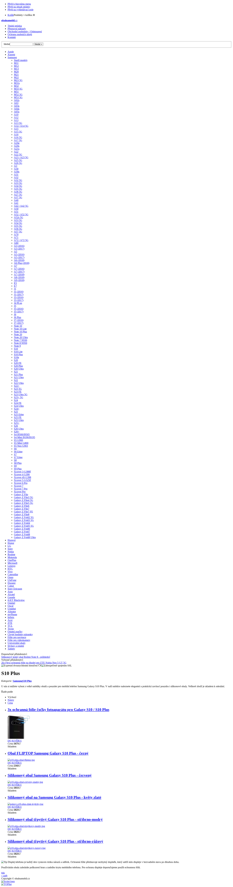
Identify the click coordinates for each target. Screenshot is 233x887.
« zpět (4, 875)
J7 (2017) (18, 323)
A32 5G (18, 180)
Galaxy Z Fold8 (22, 534)
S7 (15, 454)
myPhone (12, 614)
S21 (16, 371)
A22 (16, 151)
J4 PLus (18, 303)
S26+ (16, 431)
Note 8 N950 (20, 343)
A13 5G (18, 123)
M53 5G (18, 97)
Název (11, 700)
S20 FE (18, 363)
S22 (16, 380)
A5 (15, 251)
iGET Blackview (16, 600)
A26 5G (18, 163)
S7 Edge (18, 457)
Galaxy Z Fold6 (22, 528)
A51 (16, 211)
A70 (16, 234)
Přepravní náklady (17, 28)
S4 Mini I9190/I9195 (24, 437)
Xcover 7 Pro (20, 488)
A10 (16, 114)
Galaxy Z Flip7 (21, 508)
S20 (16, 360)
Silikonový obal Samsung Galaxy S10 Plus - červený (50, 775)
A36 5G (18, 191)
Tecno (11, 628)
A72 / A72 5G (21, 240)
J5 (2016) (18, 308)
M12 (16, 66)
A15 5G (18, 131)
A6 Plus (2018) (21, 263)
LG (9, 546)
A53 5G (18, 220)
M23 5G (18, 80)
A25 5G (18, 160)
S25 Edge (19, 414)
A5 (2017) (19, 257)
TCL (10, 626)
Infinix (11, 617)
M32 (16, 86)
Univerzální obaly (17, 643)
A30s (16, 171)
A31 (16, 174)
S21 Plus (18, 374)
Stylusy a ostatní (16, 645)
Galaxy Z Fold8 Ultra (25, 537)
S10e (16, 357)
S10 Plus (18, 354)
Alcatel (11, 594)
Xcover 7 (18, 486)
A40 (16, 200)
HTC (10, 568)
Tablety (11, 648)
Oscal (10, 606)
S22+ (16, 386)
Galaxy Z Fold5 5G (24, 526)
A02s (16, 100)
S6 (15, 448)
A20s (16, 146)
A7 (15, 266)
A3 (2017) (19, 248)
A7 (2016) (19, 268)
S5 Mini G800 (21, 443)
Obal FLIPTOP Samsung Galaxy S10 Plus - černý (48, 753)
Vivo (10, 571)
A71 (16, 237)
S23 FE (18, 391)
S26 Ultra (19, 428)
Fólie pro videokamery (19, 640)
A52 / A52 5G (21, 214)
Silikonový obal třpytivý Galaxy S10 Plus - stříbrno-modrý (55, 819)
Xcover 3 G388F (22, 471)
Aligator (12, 611)
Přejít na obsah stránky (19, 6)
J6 (15, 314)
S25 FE (18, 417)
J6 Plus (17, 317)
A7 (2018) (19, 274)
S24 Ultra (19, 406)
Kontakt (12, 37)
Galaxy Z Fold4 (22, 523)
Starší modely (21, 60)
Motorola (12, 557)
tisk (3, 872)
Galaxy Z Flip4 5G (23, 500)
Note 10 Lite (20, 328)
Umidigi (12, 608)
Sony (10, 548)
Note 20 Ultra (21, 337)
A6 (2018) (19, 260)
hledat (7, 44)
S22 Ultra (19, 383)
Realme (11, 554)
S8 (15, 460)
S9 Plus (18, 468)
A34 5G (18, 186)
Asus (10, 591)
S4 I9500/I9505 (22, 434)
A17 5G (18, 140)
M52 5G (18, 94)
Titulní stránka (15, 25)
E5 (15, 283)
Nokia (11, 551)
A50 (16, 208)
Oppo (10, 577)
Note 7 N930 (20, 340)
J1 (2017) (18, 294)
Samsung (12, 57)
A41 (16, 203)
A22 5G (18, 154)
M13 (16, 68)
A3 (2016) (19, 246)
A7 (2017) (19, 271)
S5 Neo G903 (21, 446)
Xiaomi (11, 54)
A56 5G (18, 228)
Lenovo (11, 566)
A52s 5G (18, 217)
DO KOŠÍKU (15, 740)
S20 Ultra (19, 368)
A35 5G (18, 188)
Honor (11, 543)
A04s (16, 108)
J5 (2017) (18, 311)
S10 (16, 348)
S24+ (16, 408)
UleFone (12, 580)
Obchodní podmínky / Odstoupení (25, 31)
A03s (16, 106)
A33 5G (18, 183)
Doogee (12, 583)
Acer (10, 620)
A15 (16, 128)
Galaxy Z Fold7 (22, 531)
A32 (16, 177)
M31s (17, 83)
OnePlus (12, 560)
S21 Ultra (19, 377)
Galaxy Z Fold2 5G (24, 517)
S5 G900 (18, 440)
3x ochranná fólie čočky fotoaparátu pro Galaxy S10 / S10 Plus (58, 710)
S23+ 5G (18, 397)
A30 (16, 168)
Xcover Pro (20, 491)
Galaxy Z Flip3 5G (23, 497)
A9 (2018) (19, 280)
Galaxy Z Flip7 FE (23, 511)
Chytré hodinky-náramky (20, 634)
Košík (11, 15)
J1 (15, 288)
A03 (16, 103)
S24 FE (18, 403)
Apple (11, 51)
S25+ (16, 423)
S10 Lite (18, 351)
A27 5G (18, 194)
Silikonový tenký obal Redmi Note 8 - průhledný (25, 657)
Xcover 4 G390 (22, 474)
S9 (15, 466)
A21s (16, 148)
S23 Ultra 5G (20, 394)
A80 (16, 243)
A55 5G (18, 226)
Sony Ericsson (15, 588)
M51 (16, 91)
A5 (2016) (19, 254)
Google (11, 597)
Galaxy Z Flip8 (21, 514)
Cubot (11, 586)
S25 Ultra (19, 420)
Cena (10, 702)
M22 (16, 77)
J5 (15, 306)
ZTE (10, 623)
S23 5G (18, 388)
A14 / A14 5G (21, 126)
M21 (16, 74)
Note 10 (18, 326)
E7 (15, 286)
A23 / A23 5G (21, 157)
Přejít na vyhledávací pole (20, 9)
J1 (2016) (18, 291)
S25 (16, 411)
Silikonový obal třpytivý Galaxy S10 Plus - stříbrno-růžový (55, 841)
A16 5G (18, 137)
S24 (16, 400)
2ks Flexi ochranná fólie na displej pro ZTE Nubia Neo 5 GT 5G (33, 662)
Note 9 (17, 346)
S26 (16, 426)
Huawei (12, 540)
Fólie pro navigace (17, 637)
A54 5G (18, 223)
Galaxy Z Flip (21, 494)
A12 (16, 117)
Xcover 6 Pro (20, 483)
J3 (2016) (18, 297)
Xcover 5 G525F (22, 480)
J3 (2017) (18, 300)
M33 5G (18, 88)
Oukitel (11, 603)
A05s (16, 111)
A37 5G (18, 197)
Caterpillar (13, 574)
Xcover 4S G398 (22, 477)
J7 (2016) (18, 320)
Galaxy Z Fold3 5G (24, 520)
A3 (15, 166)
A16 (16, 134)
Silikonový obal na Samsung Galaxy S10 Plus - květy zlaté (54, 797)
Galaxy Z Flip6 (21, 506)
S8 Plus (18, 463)
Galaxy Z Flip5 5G (23, 503)
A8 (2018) (19, 277)
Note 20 (18, 334)
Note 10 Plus (20, 331)
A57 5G (18, 231)
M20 (16, 71)
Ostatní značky (15, 631)
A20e (16, 143)
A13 (16, 120)
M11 (16, 63)
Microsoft (12, 563)
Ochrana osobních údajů (20, 34)
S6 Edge (18, 451)
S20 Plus (18, 366)
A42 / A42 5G (21, 206)
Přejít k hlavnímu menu (19, 4)
